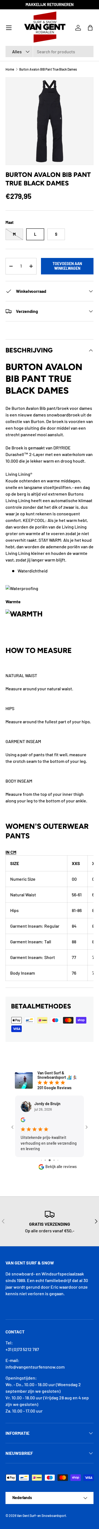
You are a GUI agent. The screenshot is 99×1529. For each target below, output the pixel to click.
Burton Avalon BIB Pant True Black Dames (48, 69)
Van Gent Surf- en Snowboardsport (41, 1515)
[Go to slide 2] (41, 1160)
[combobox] (50, 51)
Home (10, 69)
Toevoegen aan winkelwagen (67, 266)
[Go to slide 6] (57, 1160)
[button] (90, 28)
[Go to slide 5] (54, 1160)
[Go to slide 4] (50, 1160)
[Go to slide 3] (45, 1160)
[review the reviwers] (23, 1120)
